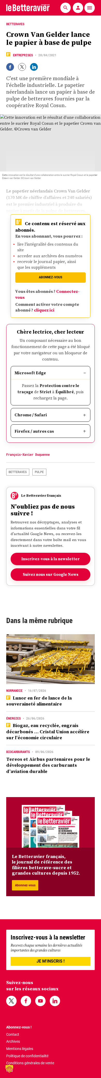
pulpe (39, 472)
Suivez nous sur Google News (50, 574)
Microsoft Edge (30, 373)
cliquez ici (44, 310)
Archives (13, 1041)
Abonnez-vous (50, 277)
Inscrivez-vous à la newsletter (50, 559)
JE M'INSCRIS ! (50, 961)
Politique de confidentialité (27, 1056)
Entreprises (23, 55)
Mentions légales (19, 1049)
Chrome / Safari (31, 415)
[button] (9, 1068)
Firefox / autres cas (34, 431)
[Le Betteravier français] (28, 7)
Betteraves (18, 472)
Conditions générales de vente (30, 1063)
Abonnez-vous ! (19, 1027)
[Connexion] (78, 8)
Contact (12, 1034)
